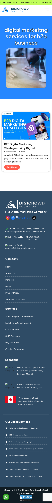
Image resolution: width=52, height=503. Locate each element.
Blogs (8, 286)
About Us (10, 273)
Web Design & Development (19, 316)
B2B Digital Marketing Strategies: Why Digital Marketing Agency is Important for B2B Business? (24, 146)
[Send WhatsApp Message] (6, 496)
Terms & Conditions (15, 299)
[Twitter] (34, 217)
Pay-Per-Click (12, 342)
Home (8, 266)
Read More (12, 167)
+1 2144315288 (31, 240)
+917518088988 (32, 237)
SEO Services (12, 329)
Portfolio (9, 279)
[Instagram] (7, 217)
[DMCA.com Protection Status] (26, 498)
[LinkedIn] (23, 217)
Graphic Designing (14, 349)
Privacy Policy (12, 292)
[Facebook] (13, 217)
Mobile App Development (18, 323)
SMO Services (12, 336)
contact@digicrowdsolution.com (20, 248)
